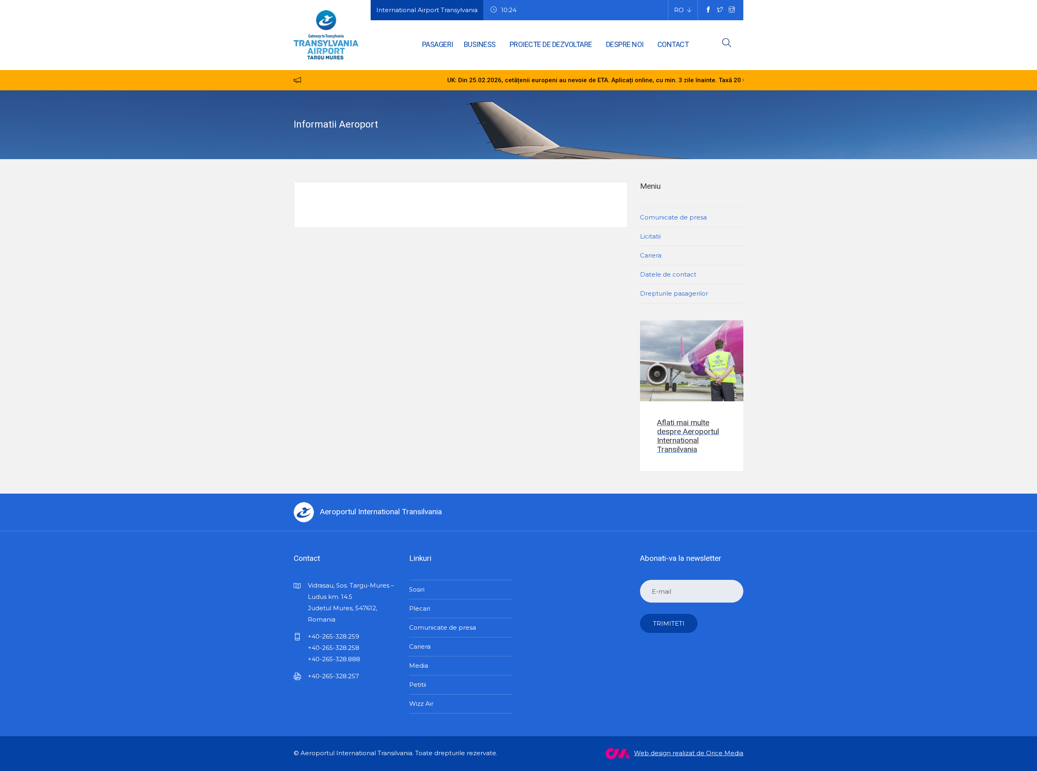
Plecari (419, 608)
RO (679, 10)
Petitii (417, 684)
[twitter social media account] (720, 10)
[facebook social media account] (708, 10)
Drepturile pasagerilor (674, 293)
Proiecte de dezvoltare (551, 44)
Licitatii (650, 236)
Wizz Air (421, 703)
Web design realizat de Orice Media (688, 753)
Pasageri (437, 44)
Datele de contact (668, 274)
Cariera (650, 255)
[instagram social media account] (732, 10)
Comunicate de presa (673, 217)
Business (480, 44)
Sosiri (417, 589)
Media (418, 665)
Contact (673, 44)
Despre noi (625, 44)
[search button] (727, 44)
